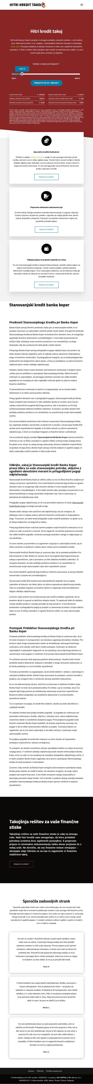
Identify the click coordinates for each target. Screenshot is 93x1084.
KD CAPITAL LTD (64, 1078)
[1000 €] (21, 73)
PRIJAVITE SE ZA (46, 83)
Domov (31, 1071)
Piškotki (40, 1071)
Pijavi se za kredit (46, 229)
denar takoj (15, 47)
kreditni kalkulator (37, 157)
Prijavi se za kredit (46, 177)
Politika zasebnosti (54, 1071)
